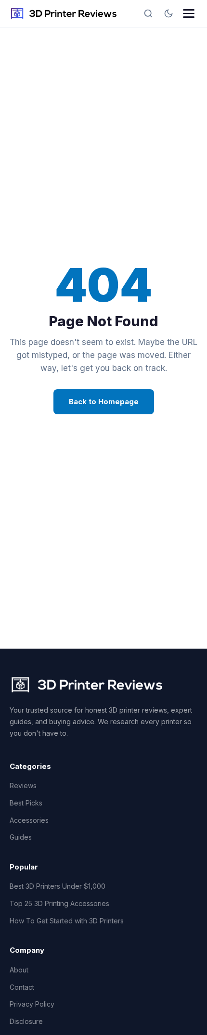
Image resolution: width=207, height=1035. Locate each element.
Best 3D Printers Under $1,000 (57, 886)
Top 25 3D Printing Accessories (59, 903)
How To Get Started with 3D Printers (67, 921)
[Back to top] (182, 1019)
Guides (21, 837)
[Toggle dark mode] (168, 13)
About (19, 970)
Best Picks (26, 803)
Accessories (29, 820)
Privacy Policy (32, 1004)
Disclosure (26, 1021)
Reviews (23, 785)
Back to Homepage (104, 401)
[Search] (148, 13)
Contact (22, 987)
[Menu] (188, 13)
